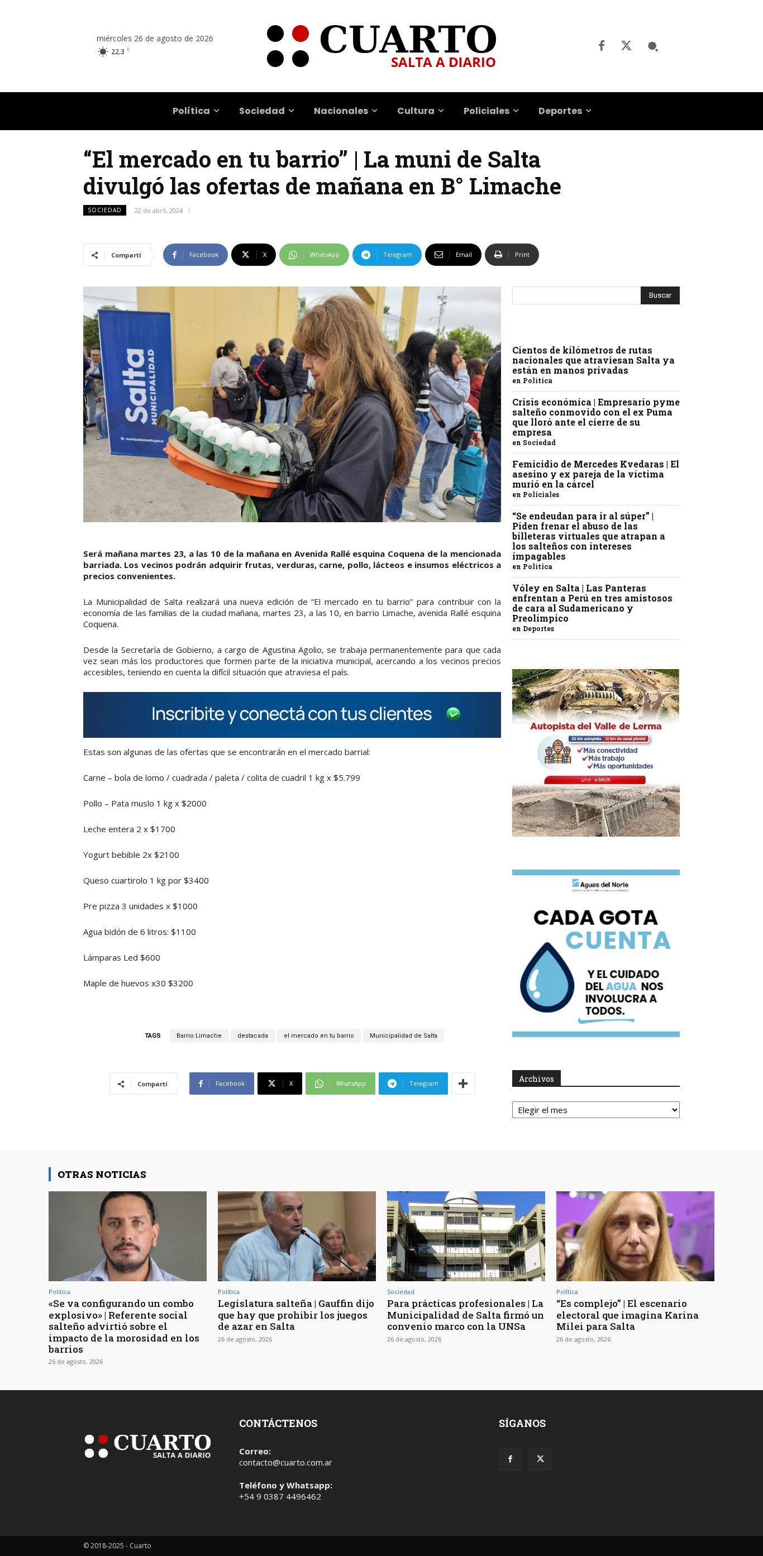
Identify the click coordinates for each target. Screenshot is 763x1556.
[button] (653, 46)
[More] (463, 1083)
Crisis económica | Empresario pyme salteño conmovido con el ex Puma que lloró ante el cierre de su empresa (596, 417)
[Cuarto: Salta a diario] (381, 46)
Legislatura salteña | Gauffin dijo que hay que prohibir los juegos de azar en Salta (296, 1315)
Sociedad (105, 210)
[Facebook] (601, 46)
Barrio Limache (199, 1035)
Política (537, 380)
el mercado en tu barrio (319, 1035)
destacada (252, 1035)
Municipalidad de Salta (403, 1035)
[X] (626, 46)
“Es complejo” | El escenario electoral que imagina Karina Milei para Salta (627, 1315)
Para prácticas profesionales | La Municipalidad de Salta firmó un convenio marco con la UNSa (465, 1315)
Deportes (538, 628)
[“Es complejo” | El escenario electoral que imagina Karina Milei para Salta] (635, 1236)
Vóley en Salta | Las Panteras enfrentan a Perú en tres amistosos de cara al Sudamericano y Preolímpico (592, 603)
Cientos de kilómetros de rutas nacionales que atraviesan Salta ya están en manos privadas (593, 360)
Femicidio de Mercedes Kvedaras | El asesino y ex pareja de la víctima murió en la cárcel (595, 474)
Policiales (541, 494)
